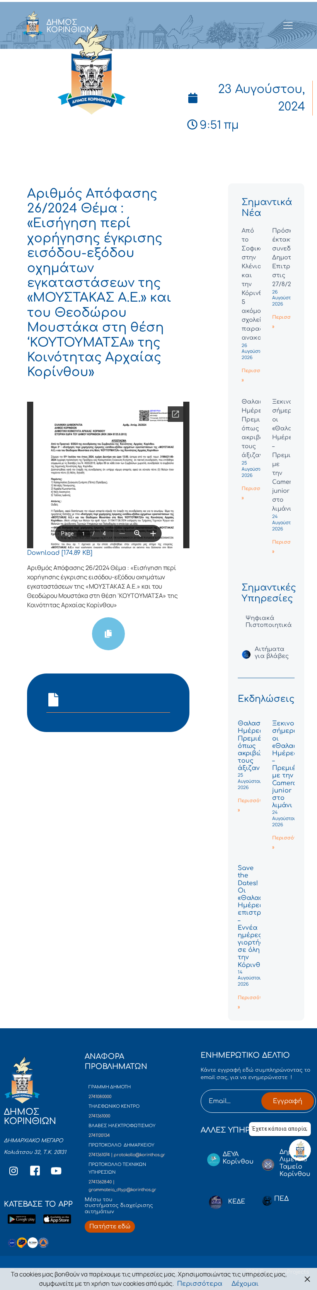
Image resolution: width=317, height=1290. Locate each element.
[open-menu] (288, 26)
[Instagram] (13, 1170)
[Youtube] (56, 1170)
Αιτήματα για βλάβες (272, 653)
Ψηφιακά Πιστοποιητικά (268, 622)
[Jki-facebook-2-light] (34, 1170)
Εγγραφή (287, 1101)
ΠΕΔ (281, 1198)
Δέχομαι (245, 1283)
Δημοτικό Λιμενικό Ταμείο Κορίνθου (295, 1163)
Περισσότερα (199, 1283)
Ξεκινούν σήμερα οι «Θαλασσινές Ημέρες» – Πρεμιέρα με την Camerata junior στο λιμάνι (294, 764)
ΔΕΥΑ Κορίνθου (238, 1158)
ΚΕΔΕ (236, 1201)
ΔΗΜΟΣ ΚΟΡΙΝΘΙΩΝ (69, 26)
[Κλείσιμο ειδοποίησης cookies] (307, 1279)
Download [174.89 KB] (59, 552)
